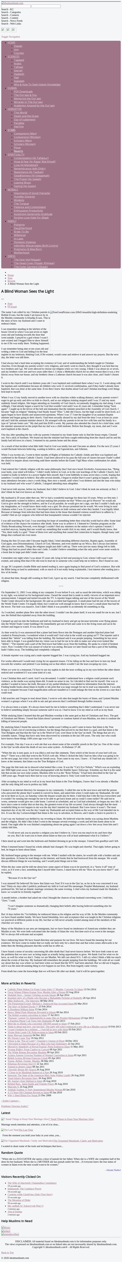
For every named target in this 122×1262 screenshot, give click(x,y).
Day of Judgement (24, 119)
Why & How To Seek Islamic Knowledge (37, 84)
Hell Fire (19, 126)
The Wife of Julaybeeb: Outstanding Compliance (32, 1183)
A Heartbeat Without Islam (21, 1009)
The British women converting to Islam (27, 1015)
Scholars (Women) (25, 144)
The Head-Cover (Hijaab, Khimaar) (34, 263)
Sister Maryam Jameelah (20, 1035)
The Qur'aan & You (25, 95)
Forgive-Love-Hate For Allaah (31, 217)
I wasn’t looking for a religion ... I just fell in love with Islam (38, 1029)
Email (13, 306)
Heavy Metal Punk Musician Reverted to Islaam (32, 1012)
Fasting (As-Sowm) (25, 186)
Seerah (18, 70)
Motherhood (21, 252)
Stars (11, 130)
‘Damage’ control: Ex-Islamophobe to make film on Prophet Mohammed (44, 1018)
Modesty (19, 200)
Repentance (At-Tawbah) (29, 172)
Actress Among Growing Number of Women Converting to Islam (40, 1055)
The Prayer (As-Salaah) (27, 179)
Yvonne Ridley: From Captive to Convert (28, 1049)
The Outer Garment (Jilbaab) (31, 266)
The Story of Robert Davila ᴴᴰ (23, 1006)
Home (11, 42)
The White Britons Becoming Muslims (27, 1052)
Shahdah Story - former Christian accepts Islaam (32, 995)
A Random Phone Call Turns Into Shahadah (30, 1021)
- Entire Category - (10, 1100)
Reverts (18, 151)
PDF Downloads (23, 91)
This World (20, 112)
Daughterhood (23, 228)
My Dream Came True (19, 1038)
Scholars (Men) (23, 140)
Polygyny (19, 224)
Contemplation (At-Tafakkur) (31, 158)
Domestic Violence (25, 242)
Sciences (13, 56)
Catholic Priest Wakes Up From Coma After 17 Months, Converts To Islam (45, 989)
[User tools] (2, 299)
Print (10, 303)
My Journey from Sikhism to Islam (25, 1081)
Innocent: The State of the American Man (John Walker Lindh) (39, 1075)
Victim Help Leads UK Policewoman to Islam (31, 1032)
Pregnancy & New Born (28, 249)
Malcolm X (13, 1086)
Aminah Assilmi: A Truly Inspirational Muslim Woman (35, 1089)
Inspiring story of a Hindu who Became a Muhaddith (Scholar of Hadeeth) (45, 998)
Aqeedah (19, 81)
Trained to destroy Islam (20, 1066)
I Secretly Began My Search (22, 1069)
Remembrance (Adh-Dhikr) (30, 168)
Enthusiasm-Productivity (28, 210)
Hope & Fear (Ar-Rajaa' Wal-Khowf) (34, 161)
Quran (12, 88)
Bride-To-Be (21, 231)
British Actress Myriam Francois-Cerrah (28, 1058)
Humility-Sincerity (24, 196)
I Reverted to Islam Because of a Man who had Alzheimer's (37, 1043)
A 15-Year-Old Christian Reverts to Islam (28, 1092)
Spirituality (16, 154)
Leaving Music (22, 182)
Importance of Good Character (32, 193)
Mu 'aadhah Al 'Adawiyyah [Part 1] (25, 1206)
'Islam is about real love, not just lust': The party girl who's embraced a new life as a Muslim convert (57, 1026)
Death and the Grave (26, 116)
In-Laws (18, 238)
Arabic (17, 63)
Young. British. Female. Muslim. (24, 1061)
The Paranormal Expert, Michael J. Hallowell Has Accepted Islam (41, 1003)
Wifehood (20, 235)
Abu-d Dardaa (15, 1211)
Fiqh (16, 77)
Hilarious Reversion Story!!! (22, 1064)
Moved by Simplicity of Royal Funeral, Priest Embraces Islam (39, 1046)
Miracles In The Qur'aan (28, 102)
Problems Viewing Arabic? (14, 1106)
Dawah (18, 46)
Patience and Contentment (30, 207)
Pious (17, 147)
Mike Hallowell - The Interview (24, 1000)
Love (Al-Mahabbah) (26, 165)
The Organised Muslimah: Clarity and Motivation (78, 1140)
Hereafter (15, 109)
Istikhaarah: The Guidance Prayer (24, 1188)
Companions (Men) (25, 133)
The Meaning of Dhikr (19, 1200)
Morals (13, 189)
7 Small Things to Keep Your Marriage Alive (71, 1119)
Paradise (19, 123)
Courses (19, 53)
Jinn (16, 49)
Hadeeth (19, 74)
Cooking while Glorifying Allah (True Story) (30, 1194)
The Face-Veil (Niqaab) (27, 259)
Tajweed (19, 60)
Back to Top (7, 1252)
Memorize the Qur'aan (27, 98)
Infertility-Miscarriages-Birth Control (36, 245)
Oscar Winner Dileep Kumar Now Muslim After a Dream (36, 992)
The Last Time (25, 1130)
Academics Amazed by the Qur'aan (34, 105)
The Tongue (21, 203)
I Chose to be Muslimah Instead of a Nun (29, 1072)
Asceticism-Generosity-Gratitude (33, 214)
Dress (11, 256)
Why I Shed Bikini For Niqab (23, 1095)
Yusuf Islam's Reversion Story (23, 1078)
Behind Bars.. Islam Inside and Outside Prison (31, 1084)
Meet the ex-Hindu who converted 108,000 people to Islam (37, 1023)
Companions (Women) (27, 137)
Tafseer (18, 67)
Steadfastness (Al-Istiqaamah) (31, 175)
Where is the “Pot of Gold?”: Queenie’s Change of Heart (36, 1041)
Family (12, 221)
